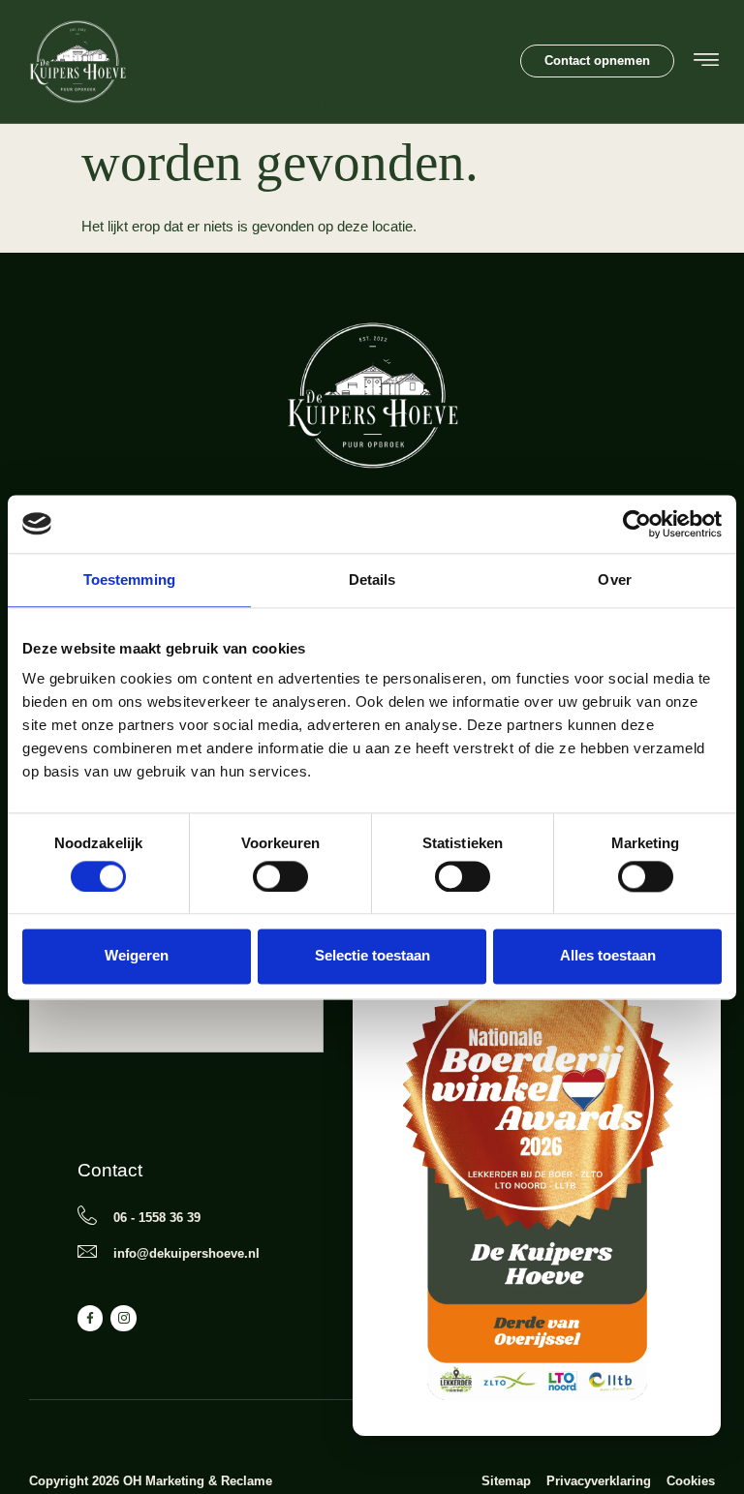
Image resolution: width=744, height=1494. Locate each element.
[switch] (280, 876)
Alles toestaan (608, 956)
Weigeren (137, 956)
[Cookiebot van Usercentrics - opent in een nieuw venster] (637, 523)
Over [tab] (614, 579)
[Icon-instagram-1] (123, 1317)
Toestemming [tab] (129, 579)
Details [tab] (372, 579)
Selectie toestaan (372, 956)
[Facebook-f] (90, 1317)
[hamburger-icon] (706, 62)
